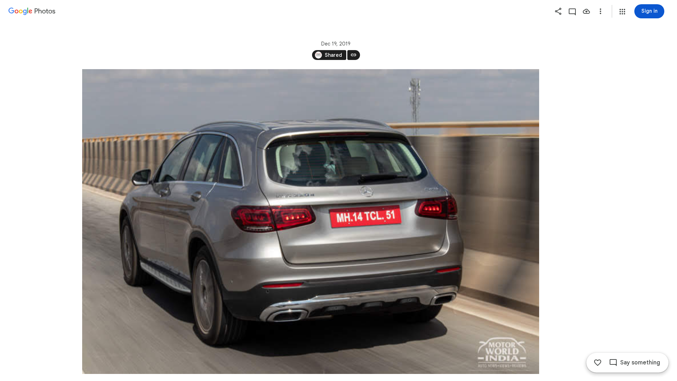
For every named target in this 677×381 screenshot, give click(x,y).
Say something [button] (640, 362)
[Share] (558, 11)
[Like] (598, 363)
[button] (622, 12)
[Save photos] (586, 11)
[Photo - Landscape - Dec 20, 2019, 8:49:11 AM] (310, 221)
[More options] (600, 11)
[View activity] (572, 11)
